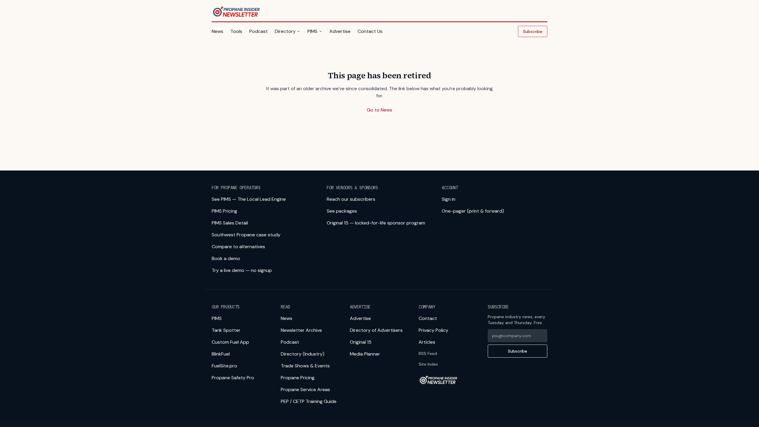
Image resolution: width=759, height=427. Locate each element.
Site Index (428, 364)
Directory (285, 31)
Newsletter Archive (301, 330)
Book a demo (226, 258)
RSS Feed (428, 353)
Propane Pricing (298, 378)
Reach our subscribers (351, 199)
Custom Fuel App (230, 342)
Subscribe (532, 31)
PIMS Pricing (224, 211)
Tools (236, 31)
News (217, 31)
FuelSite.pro (224, 366)
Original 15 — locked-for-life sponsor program (376, 223)
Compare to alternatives (238, 246)
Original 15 (360, 342)
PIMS (312, 31)
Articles (427, 342)
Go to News (379, 110)
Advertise (339, 31)
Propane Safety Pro (233, 378)
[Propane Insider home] (236, 12)
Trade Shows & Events (305, 366)
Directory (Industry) (302, 354)
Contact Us (370, 31)
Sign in (448, 199)
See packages (342, 211)
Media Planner (365, 354)
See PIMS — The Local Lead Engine (249, 199)
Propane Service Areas (305, 389)
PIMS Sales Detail (230, 223)
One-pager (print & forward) (473, 211)
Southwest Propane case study (246, 235)
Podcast (258, 31)
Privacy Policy (433, 330)
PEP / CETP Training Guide (309, 401)
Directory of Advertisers (376, 330)
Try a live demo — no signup (242, 270)
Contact (428, 318)
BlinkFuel (221, 354)
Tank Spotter (226, 330)
